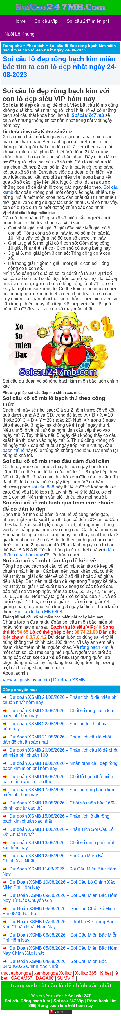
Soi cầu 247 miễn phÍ (88, 21)
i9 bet (105, 973)
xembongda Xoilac (53, 973)
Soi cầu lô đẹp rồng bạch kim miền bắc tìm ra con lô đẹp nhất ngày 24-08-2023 (59, 66)
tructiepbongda (16, 973)
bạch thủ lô (13, 450)
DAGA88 (45, 978)
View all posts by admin (26, 680)
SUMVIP (66, 978)
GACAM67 (21, 978)
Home (20, 21)
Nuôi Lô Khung (20, 34)
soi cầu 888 (42, 487)
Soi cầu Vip (46, 21)
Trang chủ (12, 45)
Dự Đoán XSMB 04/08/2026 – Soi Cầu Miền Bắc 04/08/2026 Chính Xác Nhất (55, 964)
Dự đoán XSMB (69, 680)
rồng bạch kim (94, 647)
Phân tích (35, 45)
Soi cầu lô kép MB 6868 (38, 611)
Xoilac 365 (86, 973)
